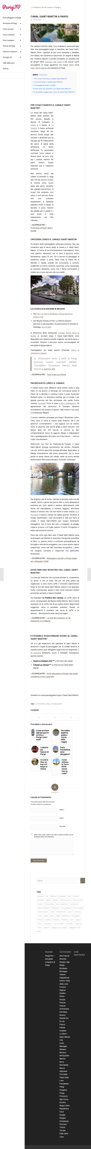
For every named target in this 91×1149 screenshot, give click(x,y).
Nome (62, 809)
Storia (39, 924)
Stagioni (78, 920)
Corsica (62, 987)
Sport (71, 920)
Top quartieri (48, 924)
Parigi (57, 7)
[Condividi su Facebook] (39, 717)
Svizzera (62, 1124)
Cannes (62, 974)
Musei (52, 916)
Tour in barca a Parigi (56, 374)
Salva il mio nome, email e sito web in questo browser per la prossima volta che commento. (53, 836)
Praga (61, 1093)
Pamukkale (64, 1084)
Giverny (62, 1015)
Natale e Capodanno (62, 916)
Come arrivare (49, 904)
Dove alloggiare (66, 908)
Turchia (62, 1130)
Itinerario (78, 912)
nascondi (43, 75)
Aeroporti (40, 896)
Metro (46, 916)
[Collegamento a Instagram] (12, 75)
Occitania (63, 1074)
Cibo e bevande (78, 900)
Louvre (40, 916)
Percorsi (40, 920)
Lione (61, 1043)
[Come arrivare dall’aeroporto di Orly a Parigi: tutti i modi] (2, 574)
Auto (69, 896)
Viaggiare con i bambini (59, 927)
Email (62, 818)
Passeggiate (57, 704)
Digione (62, 990)
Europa (62, 999)
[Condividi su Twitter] (55, 717)
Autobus (76, 896)
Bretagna (63, 971)
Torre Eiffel (69, 924)
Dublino (62, 993)
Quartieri (48, 920)
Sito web (62, 826)
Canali (48, 704)
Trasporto (78, 924)
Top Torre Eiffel (59, 924)
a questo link (48, 369)
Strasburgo (64, 1121)
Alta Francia (64, 956)
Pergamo (63, 1090)
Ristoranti (56, 920)
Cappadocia (64, 978)
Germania (63, 1012)
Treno (39, 927)
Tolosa (62, 1127)
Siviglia (62, 1115)
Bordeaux (63, 968)
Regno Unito (64, 1105)
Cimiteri (40, 904)
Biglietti (48, 900)
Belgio (62, 965)
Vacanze (46, 927)
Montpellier (64, 1056)
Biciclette (41, 900)
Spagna (62, 1118)
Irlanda (62, 1027)
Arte (47, 896)
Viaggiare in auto (74, 927)
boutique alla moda (53, 62)
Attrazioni (39, 704)
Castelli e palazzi (65, 900)
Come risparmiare (62, 904)
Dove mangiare (78, 908)
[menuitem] (12, 18)
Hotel (52, 912)
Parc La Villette (43, 314)
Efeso (61, 996)
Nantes (62, 1059)
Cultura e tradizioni (44, 908)
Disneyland (55, 908)
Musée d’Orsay (58, 314)
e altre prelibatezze (67, 403)
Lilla (61, 1040)
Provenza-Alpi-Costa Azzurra (63, 1099)
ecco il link (46, 327)
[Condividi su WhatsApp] (71, 717)
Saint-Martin (36, 68)
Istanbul (62, 1031)
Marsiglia (63, 1046)
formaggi (41, 403)
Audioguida (62, 896)
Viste (39, 931)
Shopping (64, 920)
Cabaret (55, 900)
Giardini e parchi (43, 912)
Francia (37, 7)
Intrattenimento (61, 912)
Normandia (63, 1065)
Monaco (62, 1049)
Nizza (61, 1062)
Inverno (70, 912)
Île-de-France (47, 7)
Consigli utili (74, 904)
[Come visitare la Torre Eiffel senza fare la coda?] (89, 574)
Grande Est (64, 1018)
